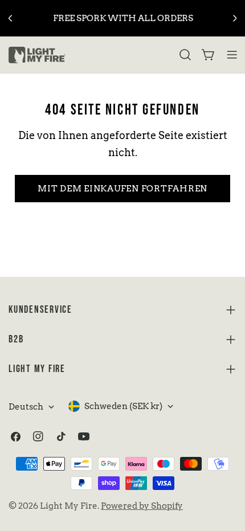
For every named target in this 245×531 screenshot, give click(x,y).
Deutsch (26, 407)
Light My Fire (68, 506)
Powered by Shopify (142, 506)
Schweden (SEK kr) (123, 406)
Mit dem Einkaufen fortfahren (122, 188)
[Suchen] (185, 54)
